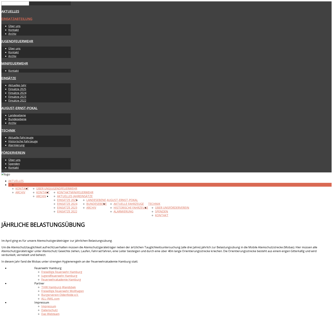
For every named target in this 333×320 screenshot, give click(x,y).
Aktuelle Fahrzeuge (20, 137)
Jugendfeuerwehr (17, 41)
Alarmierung (16, 145)
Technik (8, 130)
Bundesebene (17, 119)
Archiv (12, 34)
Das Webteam (50, 314)
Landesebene (17, 115)
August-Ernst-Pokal (19, 108)
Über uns (14, 26)
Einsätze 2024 (17, 93)
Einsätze (8, 78)
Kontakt (13, 30)
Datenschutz (49, 310)
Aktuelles (10, 11)
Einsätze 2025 (17, 89)
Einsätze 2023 (17, 97)
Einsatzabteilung (16, 18)
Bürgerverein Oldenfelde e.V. (60, 295)
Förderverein (13, 152)
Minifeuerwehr (14, 63)
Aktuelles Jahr (17, 85)
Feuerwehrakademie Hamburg (61, 279)
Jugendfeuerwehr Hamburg (59, 276)
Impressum (48, 306)
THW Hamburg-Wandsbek (58, 287)
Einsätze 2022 (17, 100)
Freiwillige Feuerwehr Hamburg (61, 272)
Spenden (14, 164)
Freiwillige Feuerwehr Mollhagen (62, 291)
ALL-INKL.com (50, 299)
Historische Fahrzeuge (23, 141)
